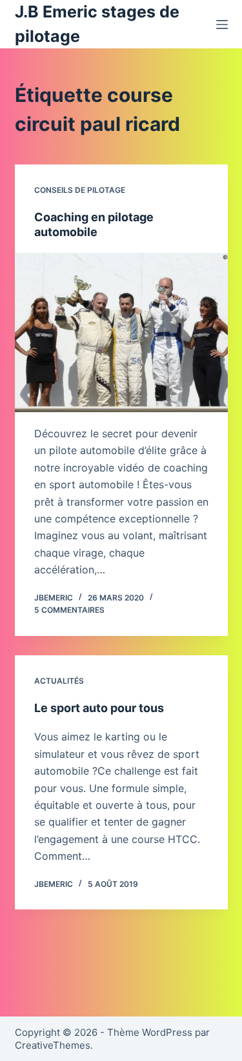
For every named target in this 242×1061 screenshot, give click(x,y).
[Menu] (222, 24)
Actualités (59, 681)
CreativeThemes (52, 1045)
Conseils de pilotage (79, 190)
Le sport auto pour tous (99, 708)
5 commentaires (69, 610)
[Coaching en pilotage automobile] (121, 333)
